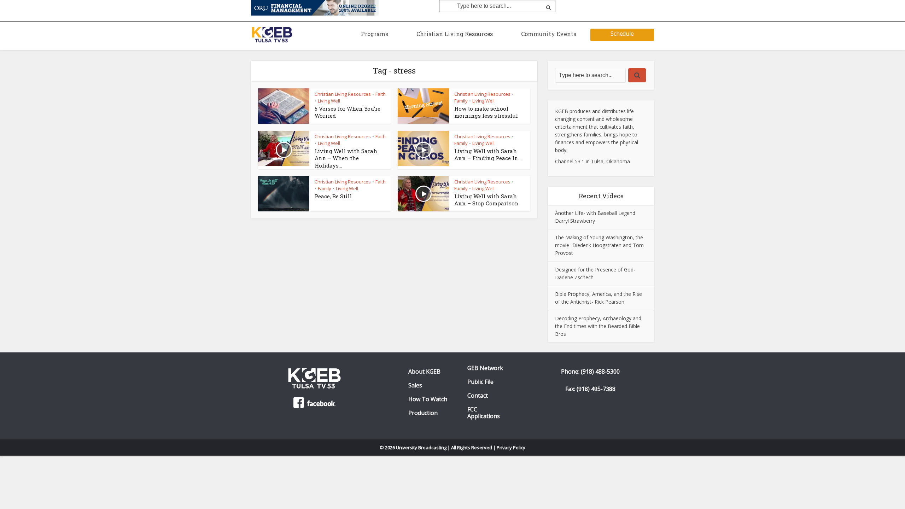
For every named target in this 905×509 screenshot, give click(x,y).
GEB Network (485, 368)
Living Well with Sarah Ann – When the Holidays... (346, 158)
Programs (374, 33)
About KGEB (424, 371)
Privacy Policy (511, 447)
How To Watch (427, 399)
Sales (415, 385)
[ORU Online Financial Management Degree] (315, 7)
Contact (477, 395)
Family (461, 101)
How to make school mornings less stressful (486, 112)
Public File (480, 382)
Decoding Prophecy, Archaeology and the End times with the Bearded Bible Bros (598, 326)
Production (423, 413)
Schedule (622, 33)
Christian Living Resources (454, 33)
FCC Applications (483, 413)
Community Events (548, 33)
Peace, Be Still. (334, 196)
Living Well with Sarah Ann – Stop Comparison (486, 200)
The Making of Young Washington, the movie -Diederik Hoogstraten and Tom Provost (599, 245)
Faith (380, 94)
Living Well (329, 101)
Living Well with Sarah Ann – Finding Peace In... (487, 154)
